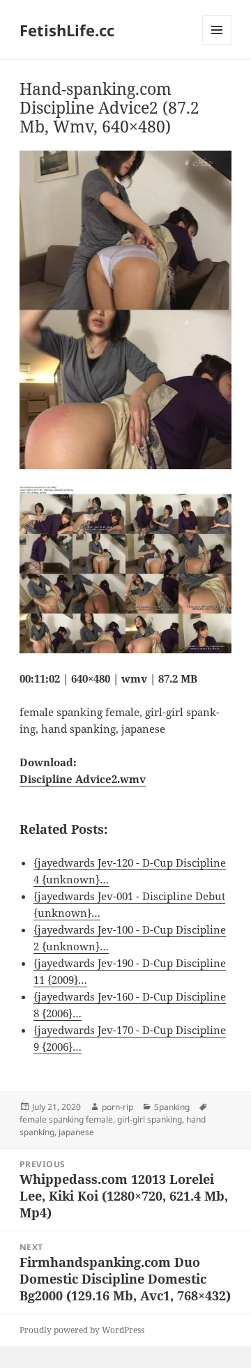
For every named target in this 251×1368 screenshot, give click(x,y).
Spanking (172, 1107)
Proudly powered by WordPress (82, 1330)
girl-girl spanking (149, 1119)
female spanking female (66, 1119)
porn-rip (117, 1107)
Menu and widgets (217, 44)
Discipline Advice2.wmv (83, 779)
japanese (76, 1132)
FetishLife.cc (67, 30)
